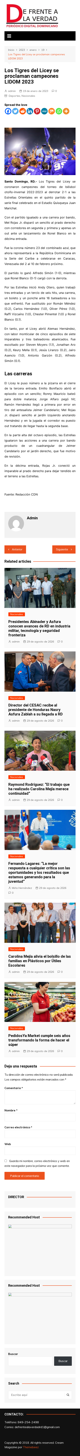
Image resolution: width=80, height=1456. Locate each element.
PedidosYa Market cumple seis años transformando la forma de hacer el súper (39, 1040)
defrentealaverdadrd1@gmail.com (37, 1427)
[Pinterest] (37, 111)
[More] (66, 111)
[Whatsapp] (59, 111)
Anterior (17, 549)
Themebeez (31, 1447)
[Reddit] (22, 111)
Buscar (13, 1354)
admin (12, 91)
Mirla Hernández (22, 888)
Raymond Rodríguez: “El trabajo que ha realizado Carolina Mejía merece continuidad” (39, 789)
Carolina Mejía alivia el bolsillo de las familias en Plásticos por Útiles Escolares (39, 961)
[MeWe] (44, 111)
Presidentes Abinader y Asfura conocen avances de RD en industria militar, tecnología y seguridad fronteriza (39, 628)
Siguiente (62, 549)
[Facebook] (8, 111)
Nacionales (28, 96)
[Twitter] (15, 111)
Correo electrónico (18, 1127)
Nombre (10, 1110)
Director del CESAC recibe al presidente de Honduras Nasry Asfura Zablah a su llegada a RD (35, 709)
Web (7, 1144)
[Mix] (51, 111)
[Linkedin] (30, 111)
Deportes (14, 96)
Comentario (13, 1088)
